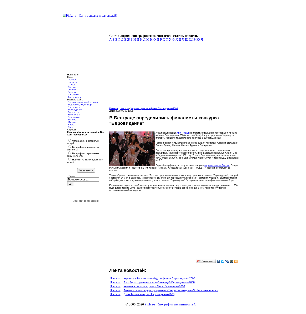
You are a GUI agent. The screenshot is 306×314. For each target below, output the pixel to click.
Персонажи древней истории (83, 102)
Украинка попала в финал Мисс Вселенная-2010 (154, 286)
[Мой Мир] (231, 261)
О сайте (72, 89)
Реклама (72, 92)
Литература (74, 112)
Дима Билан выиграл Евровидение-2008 (149, 294)
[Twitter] (223, 261)
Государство (74, 107)
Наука (71, 124)
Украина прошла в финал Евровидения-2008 (154, 108)
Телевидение (75, 109)
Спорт (71, 127)
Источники (73, 94)
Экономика (74, 117)
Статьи (71, 84)
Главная (72, 79)
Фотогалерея (74, 97)
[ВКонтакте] (218, 261)
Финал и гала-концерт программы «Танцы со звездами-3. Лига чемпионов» (171, 290)
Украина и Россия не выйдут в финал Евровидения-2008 (159, 278)
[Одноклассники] (236, 261)
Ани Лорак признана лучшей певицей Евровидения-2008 (159, 282)
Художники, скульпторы (80, 104)
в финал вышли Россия (216, 165)
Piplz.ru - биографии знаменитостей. (170, 304)
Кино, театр (74, 114)
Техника (72, 119)
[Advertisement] (173, 75)
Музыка (72, 122)
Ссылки (72, 87)
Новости (72, 82)
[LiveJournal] (227, 261)
